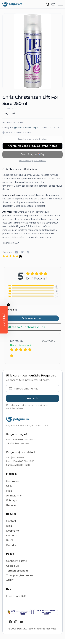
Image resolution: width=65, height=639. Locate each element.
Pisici (9, 490)
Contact (11, 521)
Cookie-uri (12, 565)
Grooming (12, 481)
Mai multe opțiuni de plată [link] (32, 160)
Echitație (11, 500)
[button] (4, 319)
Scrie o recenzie (31, 318)
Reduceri (11, 505)
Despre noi (13, 530)
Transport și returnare (19, 575)
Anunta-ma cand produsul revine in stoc (32, 146)
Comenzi (11, 535)
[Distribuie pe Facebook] (16, 252)
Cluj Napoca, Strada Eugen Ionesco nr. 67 (28, 425)
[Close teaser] (8, 304)
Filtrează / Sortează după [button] (25, 327)
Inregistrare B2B (16, 596)
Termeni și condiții (17, 570)
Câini (9, 486)
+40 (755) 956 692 (15, 457)
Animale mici (14, 495)
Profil (9, 540)
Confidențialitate (16, 561)
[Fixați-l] (28, 252)
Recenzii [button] (10, 309)
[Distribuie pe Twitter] (22, 252)
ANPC (10, 580)
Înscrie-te (32, 398)
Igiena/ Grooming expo (25, 127)
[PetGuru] (12, 4)
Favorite (11, 545)
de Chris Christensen (13, 122)
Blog (9, 525)
